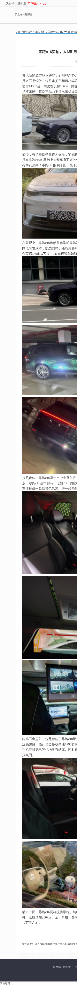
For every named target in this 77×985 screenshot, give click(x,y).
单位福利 (40, 31)
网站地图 (5, 983)
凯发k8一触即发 (16, 3)
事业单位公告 (25, 31)
